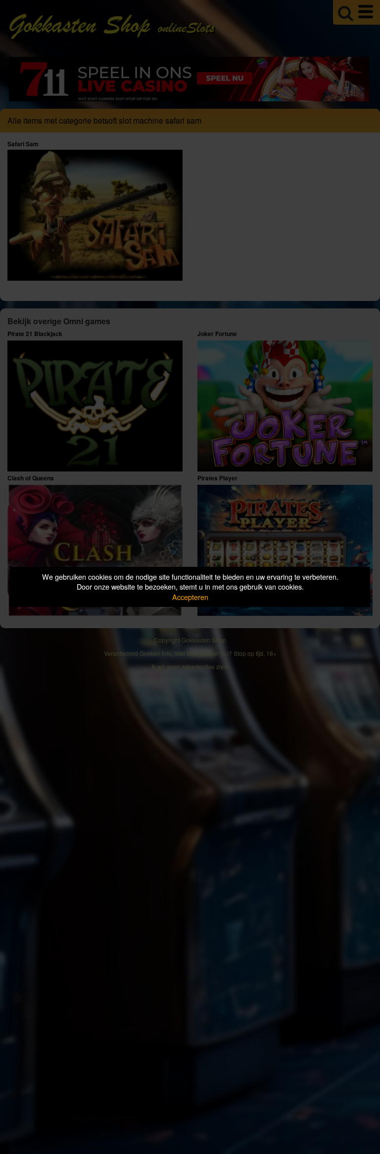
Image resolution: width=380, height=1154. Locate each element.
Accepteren (190, 597)
